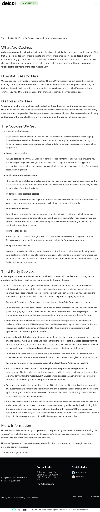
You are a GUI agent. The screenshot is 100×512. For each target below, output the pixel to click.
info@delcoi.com (45, 484)
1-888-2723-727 (29, 3)
